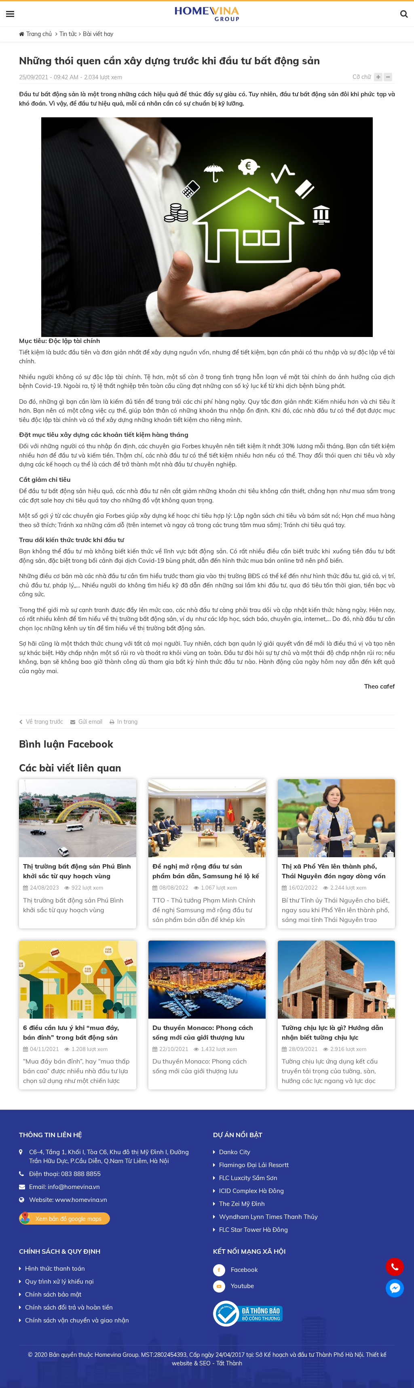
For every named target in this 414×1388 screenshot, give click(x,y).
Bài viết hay (98, 34)
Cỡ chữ (362, 77)
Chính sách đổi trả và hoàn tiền (69, 1307)
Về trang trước (44, 722)
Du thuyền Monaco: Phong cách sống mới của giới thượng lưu (202, 1032)
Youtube (241, 1286)
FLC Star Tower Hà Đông (253, 1229)
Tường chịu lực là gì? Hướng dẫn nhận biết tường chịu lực (332, 1032)
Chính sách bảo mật (53, 1294)
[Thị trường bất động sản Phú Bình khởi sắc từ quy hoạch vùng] (77, 818)
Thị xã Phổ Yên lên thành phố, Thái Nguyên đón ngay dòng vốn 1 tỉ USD (334, 871)
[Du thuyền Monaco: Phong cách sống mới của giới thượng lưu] (207, 980)
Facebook (243, 1270)
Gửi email (90, 722)
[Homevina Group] (207, 14)
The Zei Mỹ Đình (242, 1204)
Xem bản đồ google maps (68, 1219)
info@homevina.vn (74, 1187)
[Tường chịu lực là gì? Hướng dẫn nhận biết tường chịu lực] (336, 980)
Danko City (234, 1152)
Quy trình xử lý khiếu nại (59, 1281)
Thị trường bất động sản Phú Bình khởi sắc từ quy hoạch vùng (77, 871)
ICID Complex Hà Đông (251, 1191)
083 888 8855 (81, 1174)
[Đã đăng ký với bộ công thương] (248, 1314)
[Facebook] (395, 1288)
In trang (127, 722)
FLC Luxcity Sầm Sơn (248, 1178)
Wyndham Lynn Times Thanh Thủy (268, 1217)
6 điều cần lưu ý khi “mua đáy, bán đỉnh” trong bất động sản (71, 1032)
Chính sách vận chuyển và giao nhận (77, 1320)
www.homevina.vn (81, 1200)
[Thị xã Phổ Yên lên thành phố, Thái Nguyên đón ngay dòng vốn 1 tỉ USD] (336, 818)
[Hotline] (395, 1267)
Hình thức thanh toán (55, 1268)
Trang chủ (39, 34)
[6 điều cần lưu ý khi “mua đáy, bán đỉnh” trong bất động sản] (77, 980)
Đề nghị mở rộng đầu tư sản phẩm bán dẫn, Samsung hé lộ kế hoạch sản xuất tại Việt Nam (205, 871)
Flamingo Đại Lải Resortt (254, 1165)
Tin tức (68, 34)
